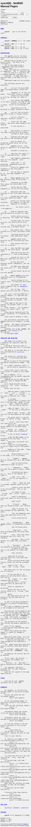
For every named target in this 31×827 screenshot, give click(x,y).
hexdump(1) (24, 286)
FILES (3, 678)
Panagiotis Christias (24, 825)
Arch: (23, 12)
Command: (4, 9)
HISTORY (3, 812)
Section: (3, 12)
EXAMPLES (4, 687)
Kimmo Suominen (5, 825)
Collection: (4, 15)
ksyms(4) (24, 434)
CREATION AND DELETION (9, 338)
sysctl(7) (15, 330)
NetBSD (25, 824)
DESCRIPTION (5, 53)
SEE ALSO (4, 804)
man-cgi (16, 825)
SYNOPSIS (4, 38)
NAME (2, 28)
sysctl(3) (20, 352)
